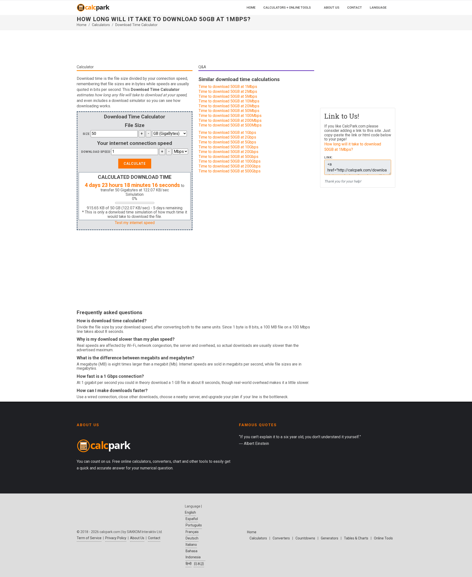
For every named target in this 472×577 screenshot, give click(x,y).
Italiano (191, 545)
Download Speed (95, 152)
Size (86, 134)
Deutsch (192, 538)
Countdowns (305, 538)
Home (82, 25)
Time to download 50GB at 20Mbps (229, 106)
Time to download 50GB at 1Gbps (227, 132)
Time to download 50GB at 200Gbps (230, 166)
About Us (137, 538)
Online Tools (383, 538)
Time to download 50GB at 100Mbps (230, 115)
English (190, 512)
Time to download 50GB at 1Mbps (228, 86)
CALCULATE (135, 164)
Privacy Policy (115, 538)
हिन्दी (189, 564)
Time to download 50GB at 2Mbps (228, 91)
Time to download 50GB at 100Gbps (230, 161)
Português (194, 525)
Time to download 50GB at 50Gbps (228, 156)
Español (192, 519)
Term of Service (89, 538)
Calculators (101, 25)
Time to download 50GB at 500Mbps (230, 125)
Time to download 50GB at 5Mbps (228, 96)
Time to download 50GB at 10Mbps (229, 101)
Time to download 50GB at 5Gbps (227, 142)
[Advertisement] (195, 49)
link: (328, 157)
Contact (154, 538)
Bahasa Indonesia (193, 554)
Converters (281, 538)
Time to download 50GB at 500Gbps (230, 171)
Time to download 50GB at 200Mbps (230, 120)
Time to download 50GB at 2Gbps (227, 137)
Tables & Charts (356, 538)
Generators (329, 538)
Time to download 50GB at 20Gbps (228, 151)
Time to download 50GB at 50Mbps (229, 110)
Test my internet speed (135, 222)
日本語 (199, 564)
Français (192, 532)
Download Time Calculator (136, 25)
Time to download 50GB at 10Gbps (228, 147)
